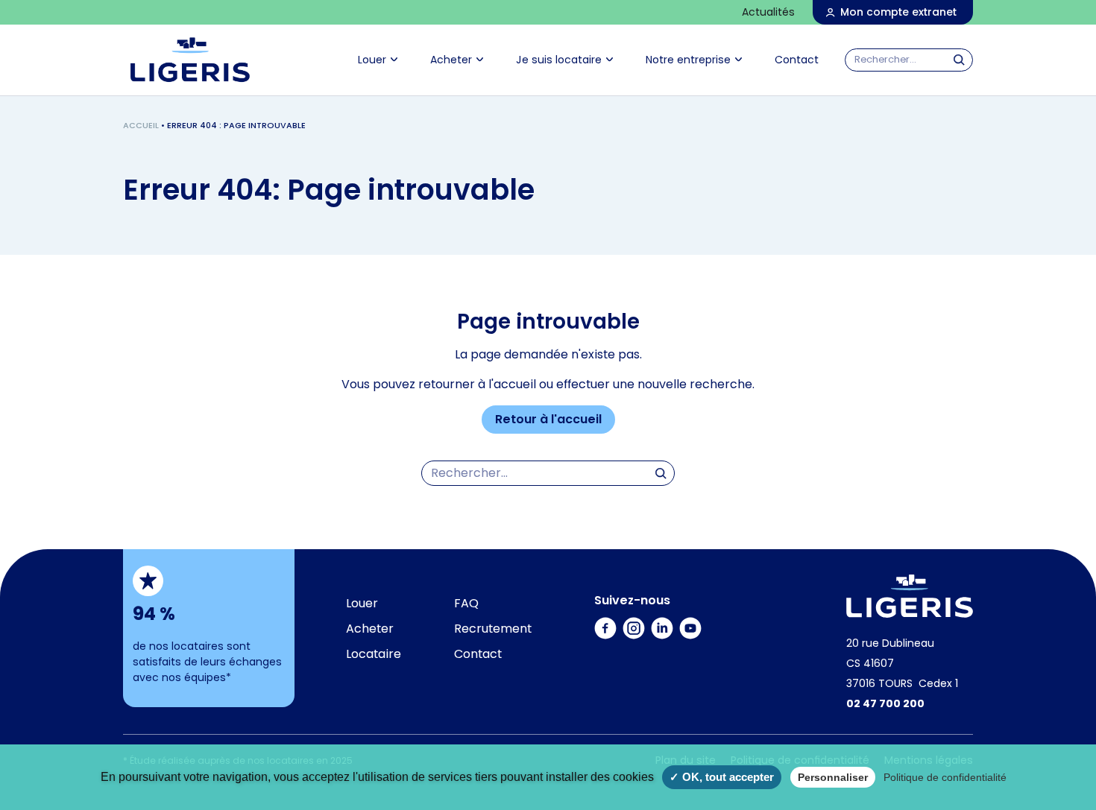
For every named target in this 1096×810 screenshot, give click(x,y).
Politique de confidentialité (945, 777)
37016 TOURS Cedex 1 (902, 683)
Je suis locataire (559, 59)
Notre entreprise (688, 59)
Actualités (768, 11)
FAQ (466, 603)
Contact (797, 59)
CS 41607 (870, 663)
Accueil (141, 125)
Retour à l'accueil (548, 419)
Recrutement (493, 628)
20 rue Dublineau (890, 643)
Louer (372, 59)
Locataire (373, 653)
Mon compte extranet (898, 11)
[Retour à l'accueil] (909, 596)
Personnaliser (833, 777)
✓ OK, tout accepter (722, 777)
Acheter (451, 59)
